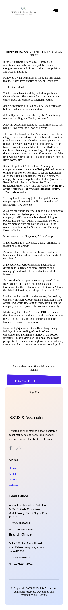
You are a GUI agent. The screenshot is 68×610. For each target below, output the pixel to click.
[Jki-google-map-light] (18, 448)
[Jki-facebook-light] (10, 448)
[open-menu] (55, 10)
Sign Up (34, 392)
